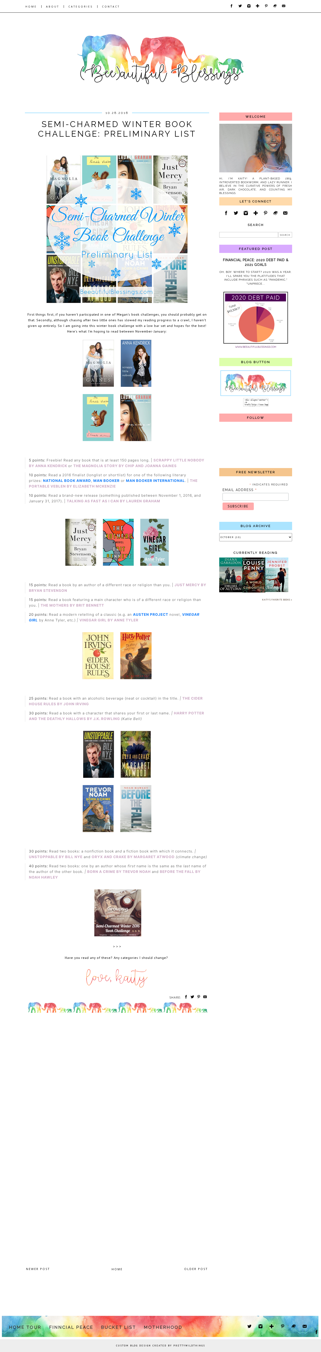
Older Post (196, 1269)
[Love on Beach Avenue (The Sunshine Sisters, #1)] (276, 591)
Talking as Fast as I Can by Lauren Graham (113, 501)
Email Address (240, 490)
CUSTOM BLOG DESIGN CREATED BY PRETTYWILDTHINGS (160, 1345)
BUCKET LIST (118, 1327)
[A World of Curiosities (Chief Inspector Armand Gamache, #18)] (253, 591)
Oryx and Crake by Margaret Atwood (133, 857)
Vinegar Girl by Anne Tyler (108, 620)
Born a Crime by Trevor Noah (119, 871)
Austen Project (150, 614)
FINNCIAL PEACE (71, 1327)
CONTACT (111, 6)
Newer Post (38, 1269)
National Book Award (67, 480)
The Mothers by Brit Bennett (72, 605)
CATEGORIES (80, 6)
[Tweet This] (191, 997)
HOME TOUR (25, 1327)
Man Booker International (155, 480)
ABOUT (52, 6)
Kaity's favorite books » (277, 599)
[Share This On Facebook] (185, 997)
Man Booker (106, 480)
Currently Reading (256, 552)
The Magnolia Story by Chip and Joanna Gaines (125, 466)
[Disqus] (117, 1080)
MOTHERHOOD (163, 1327)
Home (117, 1269)
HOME (31, 6)
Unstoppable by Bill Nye (55, 857)
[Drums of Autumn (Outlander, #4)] (230, 591)
